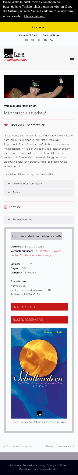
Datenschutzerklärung (34, 465)
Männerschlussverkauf (19, 446)
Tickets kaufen (24, 307)
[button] (72, 58)
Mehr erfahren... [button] (34, 16)
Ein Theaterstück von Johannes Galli (36, 236)
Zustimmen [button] (39, 27)
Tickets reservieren (28, 320)
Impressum (15, 465)
